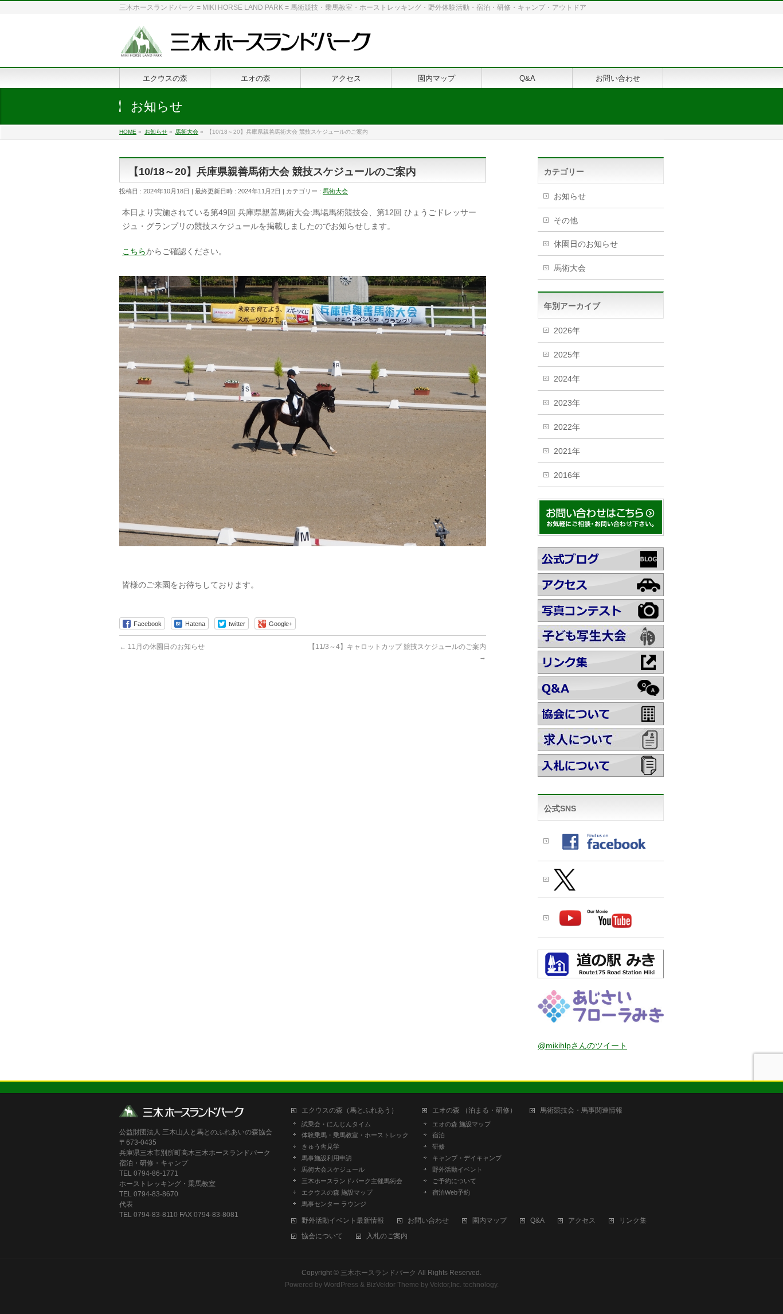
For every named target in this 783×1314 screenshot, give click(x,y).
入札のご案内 (387, 1236)
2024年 (567, 378)
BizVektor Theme (392, 1285)
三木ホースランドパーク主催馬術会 (352, 1180)
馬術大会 (335, 191)
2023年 (567, 402)
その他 (566, 220)
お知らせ (570, 196)
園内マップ (489, 1220)
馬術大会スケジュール (333, 1169)
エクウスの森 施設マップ (337, 1192)
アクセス (582, 1220)
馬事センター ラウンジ (334, 1203)
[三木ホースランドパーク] (245, 45)
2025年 (567, 354)
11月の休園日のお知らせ (162, 647)
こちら (134, 251)
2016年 (567, 475)
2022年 (567, 426)
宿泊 (438, 1135)
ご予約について (454, 1180)
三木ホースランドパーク (378, 1273)
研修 (438, 1146)
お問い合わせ (428, 1220)
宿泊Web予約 (451, 1192)
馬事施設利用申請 (327, 1157)
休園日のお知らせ (586, 243)
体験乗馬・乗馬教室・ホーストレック (355, 1135)
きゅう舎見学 (320, 1146)
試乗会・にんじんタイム (336, 1124)
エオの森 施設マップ (461, 1124)
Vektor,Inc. (445, 1285)
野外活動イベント (457, 1169)
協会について (322, 1236)
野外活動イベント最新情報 (343, 1220)
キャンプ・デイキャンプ (467, 1157)
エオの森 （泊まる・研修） (474, 1110)
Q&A (537, 1220)
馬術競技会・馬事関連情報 (581, 1110)
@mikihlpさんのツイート (582, 1045)
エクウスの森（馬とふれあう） (350, 1110)
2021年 (567, 451)
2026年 (567, 330)
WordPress (341, 1285)
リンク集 (633, 1220)
